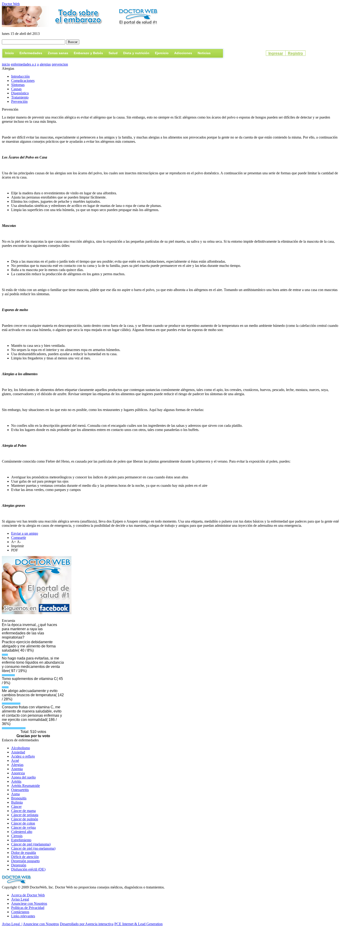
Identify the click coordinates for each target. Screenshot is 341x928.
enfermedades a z (23, 64)
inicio (6, 64)
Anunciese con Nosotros (29, 903)
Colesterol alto (21, 832)
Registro (295, 53)
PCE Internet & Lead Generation (138, 924)
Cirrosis (17, 836)
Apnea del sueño (23, 777)
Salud (113, 53)
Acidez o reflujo (23, 756)
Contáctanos (20, 912)
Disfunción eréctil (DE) (28, 869)
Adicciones (183, 53)
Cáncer (16, 807)
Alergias (17, 765)
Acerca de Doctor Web (28, 895)
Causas (16, 89)
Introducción (20, 76)
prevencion (60, 64)
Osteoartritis (20, 790)
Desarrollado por (72, 924)
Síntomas (18, 85)
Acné (15, 760)
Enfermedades (30, 53)
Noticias (204, 53)
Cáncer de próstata (24, 815)
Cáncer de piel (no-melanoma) (33, 848)
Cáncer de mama (23, 811)
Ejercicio (162, 53)
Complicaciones (23, 81)
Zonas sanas (58, 53)
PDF (14, 550)
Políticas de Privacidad (27, 908)
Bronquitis (18, 798)
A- (19, 542)
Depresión (18, 865)
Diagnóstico (20, 93)
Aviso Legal (20, 899)
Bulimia (17, 802)
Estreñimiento (21, 840)
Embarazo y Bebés (88, 53)
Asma (15, 794)
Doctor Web (11, 4)
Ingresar (275, 53)
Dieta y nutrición (136, 53)
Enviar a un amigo (24, 533)
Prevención (19, 101)
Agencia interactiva (99, 924)
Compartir (18, 538)
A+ (14, 542)
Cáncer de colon (23, 823)
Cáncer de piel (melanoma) (31, 844)
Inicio (9, 53)
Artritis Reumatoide (25, 786)
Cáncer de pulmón (24, 819)
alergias (45, 64)
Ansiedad (18, 752)
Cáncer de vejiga (23, 827)
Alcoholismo (20, 748)
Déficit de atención (25, 857)
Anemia (17, 769)
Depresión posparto (25, 861)
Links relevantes (23, 916)
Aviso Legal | (12, 924)
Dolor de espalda (23, 853)
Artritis (16, 781)
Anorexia (18, 773)
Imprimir (17, 546)
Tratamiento (20, 97)
